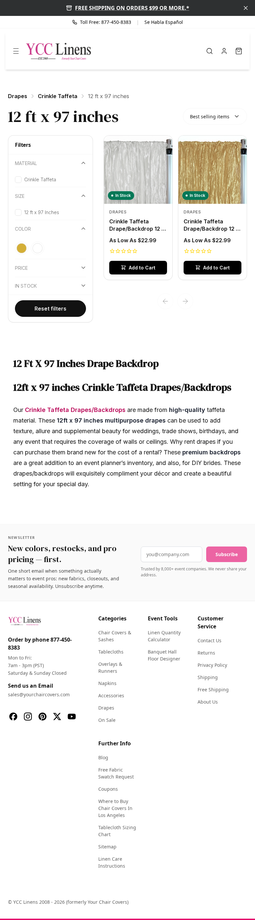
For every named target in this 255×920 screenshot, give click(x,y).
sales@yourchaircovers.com (39, 694)
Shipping (208, 677)
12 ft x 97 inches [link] (108, 96)
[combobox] (215, 116)
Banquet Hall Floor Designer (164, 655)
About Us (208, 702)
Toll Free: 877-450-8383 (105, 22)
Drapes (106, 708)
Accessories (111, 695)
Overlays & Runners (110, 667)
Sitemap (107, 846)
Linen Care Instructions (111, 862)
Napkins (107, 683)
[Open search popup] (209, 51)
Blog (103, 757)
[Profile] (224, 51)
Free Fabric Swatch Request (116, 773)
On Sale (107, 720)
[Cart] (239, 51)
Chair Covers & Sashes (114, 636)
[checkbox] (18, 179)
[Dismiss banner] (245, 8)
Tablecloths (111, 652)
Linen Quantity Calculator (164, 636)
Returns (206, 653)
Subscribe (226, 554)
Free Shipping (213, 689)
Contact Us (209, 640)
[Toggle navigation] (16, 51)
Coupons (108, 789)
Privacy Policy (212, 665)
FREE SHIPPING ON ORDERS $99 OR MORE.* (132, 8)
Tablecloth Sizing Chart (117, 830)
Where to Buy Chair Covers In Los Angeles (115, 808)
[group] (50, 248)
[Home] (58, 51)
